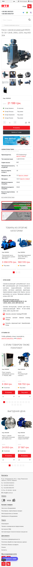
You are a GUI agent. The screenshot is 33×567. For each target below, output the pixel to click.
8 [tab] (23, 402)
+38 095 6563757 (7, 14)
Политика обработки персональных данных (14, 542)
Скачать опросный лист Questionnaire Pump (18, 324)
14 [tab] (21, 405)
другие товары (20, 156)
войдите (19, 338)
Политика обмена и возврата (9, 544)
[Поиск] (29, 20)
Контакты (4, 550)
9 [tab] (26, 402)
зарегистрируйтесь (7, 338)
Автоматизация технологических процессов (14, 531)
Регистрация (23, 1)
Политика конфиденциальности (10, 539)
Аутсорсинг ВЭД (6, 529)
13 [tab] (18, 405)
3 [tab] (19, 272)
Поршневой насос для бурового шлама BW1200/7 (8, 257)
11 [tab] (12, 405)
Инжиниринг (5, 523)
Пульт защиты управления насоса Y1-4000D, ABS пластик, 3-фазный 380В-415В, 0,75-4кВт (8, 374)
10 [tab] (29, 402)
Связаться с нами (9, 559)
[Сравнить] (26, 122)
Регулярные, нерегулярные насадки (11, 511)
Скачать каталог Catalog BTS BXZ (16, 314)
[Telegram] (23, 12)
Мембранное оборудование (9, 516)
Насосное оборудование (8, 508)
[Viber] (31, 12)
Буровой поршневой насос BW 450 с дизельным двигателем (24, 257)
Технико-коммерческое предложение (12, 526)
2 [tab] (16, 272)
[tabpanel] (8, 252)
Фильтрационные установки (9, 513)
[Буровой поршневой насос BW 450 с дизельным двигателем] (24, 242)
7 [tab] (21, 402)
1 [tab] (14, 272)
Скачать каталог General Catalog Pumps (18, 318)
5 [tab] (15, 402)
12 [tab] (15, 405)
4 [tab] (12, 402)
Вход (31, 1)
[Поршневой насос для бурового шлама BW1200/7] (8, 242)
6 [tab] (18, 402)
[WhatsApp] (27, 12)
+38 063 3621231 (7, 11)
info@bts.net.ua (8, 492)
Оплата (3, 547)
